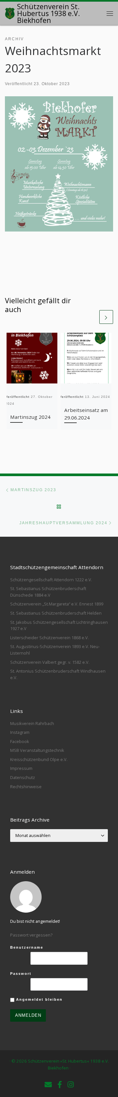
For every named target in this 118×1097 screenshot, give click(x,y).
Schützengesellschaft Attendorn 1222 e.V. (51, 580)
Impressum (21, 768)
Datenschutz (22, 777)
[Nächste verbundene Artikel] (106, 317)
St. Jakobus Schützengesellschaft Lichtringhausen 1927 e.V (59, 625)
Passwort (20, 974)
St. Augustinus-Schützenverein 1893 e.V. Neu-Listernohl (55, 649)
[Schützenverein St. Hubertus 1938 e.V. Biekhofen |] (10, 12)
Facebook (19, 741)
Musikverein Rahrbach (32, 723)
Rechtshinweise (26, 787)
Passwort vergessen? (31, 935)
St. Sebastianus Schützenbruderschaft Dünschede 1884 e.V (48, 592)
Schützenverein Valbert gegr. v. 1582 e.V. (49, 662)
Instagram (20, 732)
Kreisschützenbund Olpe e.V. (39, 759)
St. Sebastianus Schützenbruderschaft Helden (56, 613)
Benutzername (26, 947)
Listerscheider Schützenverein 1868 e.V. (49, 638)
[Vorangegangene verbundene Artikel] (91, 317)
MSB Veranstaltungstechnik (37, 750)
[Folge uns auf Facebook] (59, 1084)
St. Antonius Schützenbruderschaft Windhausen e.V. (58, 674)
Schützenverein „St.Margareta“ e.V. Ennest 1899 (56, 604)
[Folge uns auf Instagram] (71, 1084)
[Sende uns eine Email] (48, 1084)
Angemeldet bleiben (38, 999)
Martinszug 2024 (30, 417)
